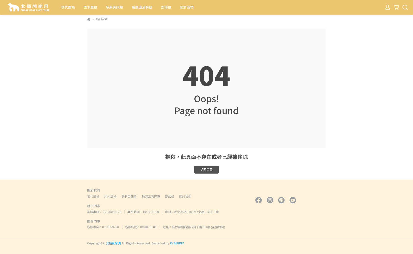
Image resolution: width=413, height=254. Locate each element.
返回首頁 (206, 169)
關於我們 (187, 7)
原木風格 (90, 7)
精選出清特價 (142, 7)
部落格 (166, 7)
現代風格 (68, 7)
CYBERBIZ (177, 243)
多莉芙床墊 (114, 7)
